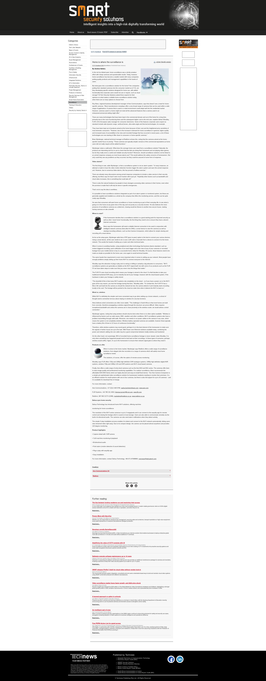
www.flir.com (138, 392)
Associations (73, 62)
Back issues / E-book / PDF (97, 32)
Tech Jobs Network (75, 47)
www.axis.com (143, 388)
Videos (71, 108)
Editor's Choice (73, 45)
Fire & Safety (73, 72)
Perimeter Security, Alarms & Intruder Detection (78, 86)
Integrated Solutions (75, 80)
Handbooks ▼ (142, 32)
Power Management (75, 90)
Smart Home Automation (76, 100)
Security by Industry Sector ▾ (78, 110)
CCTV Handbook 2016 (98, 65)
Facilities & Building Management (75, 68)
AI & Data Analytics (75, 57)
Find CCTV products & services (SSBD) (114, 52)
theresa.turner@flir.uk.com (124, 392)
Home (72, 32)
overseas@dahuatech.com (147, 459)
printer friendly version (163, 62)
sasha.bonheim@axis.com (129, 388)
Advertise (125, 32)
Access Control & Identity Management (76, 53)
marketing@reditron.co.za (122, 396)
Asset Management (75, 60)
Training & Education (75, 105)
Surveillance (72, 102)
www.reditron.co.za (138, 396)
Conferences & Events (76, 65)
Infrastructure (73, 78)
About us (81, 32)
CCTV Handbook (96, 52)
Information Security (75, 75)
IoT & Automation (74, 83)
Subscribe (114, 32)
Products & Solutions (75, 93)
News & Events (73, 50)
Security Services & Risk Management (76, 96)
